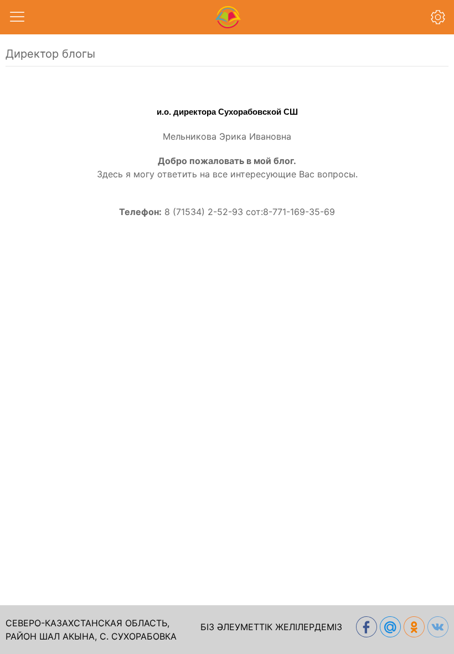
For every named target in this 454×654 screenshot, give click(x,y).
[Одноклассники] (413, 626)
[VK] (436, 626)
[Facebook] (365, 626)
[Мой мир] (389, 626)
